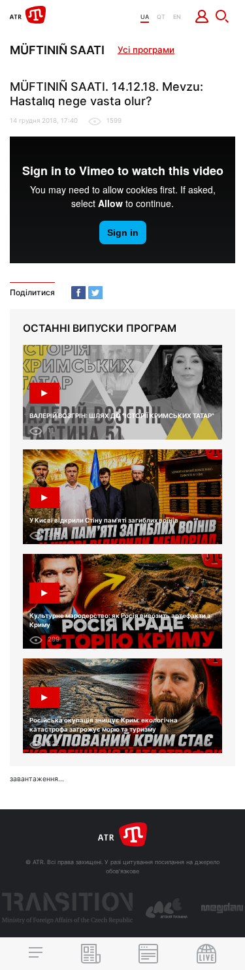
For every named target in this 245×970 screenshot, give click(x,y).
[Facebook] (78, 292)
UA (144, 17)
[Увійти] (202, 16)
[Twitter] (95, 292)
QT (161, 17)
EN (177, 17)
